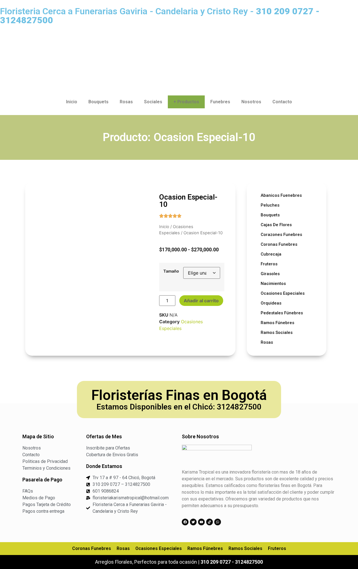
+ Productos (186, 101)
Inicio (71, 101)
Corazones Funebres (281, 234)
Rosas (126, 101)
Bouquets (98, 101)
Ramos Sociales (277, 332)
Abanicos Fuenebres (281, 195)
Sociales (153, 101)
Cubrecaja (271, 254)
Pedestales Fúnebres (282, 312)
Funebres (220, 101)
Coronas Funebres (279, 244)
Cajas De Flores (276, 224)
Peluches (270, 205)
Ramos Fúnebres (277, 322)
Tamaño (171, 271)
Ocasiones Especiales (283, 293)
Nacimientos (273, 283)
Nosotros (251, 101)
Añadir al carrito (201, 300)
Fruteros (269, 263)
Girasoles (270, 273)
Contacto (282, 101)
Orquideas (271, 303)
